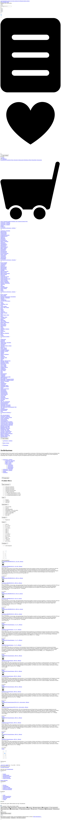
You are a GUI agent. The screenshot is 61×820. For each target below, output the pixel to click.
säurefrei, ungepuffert (9, 512)
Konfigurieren (13, 817)
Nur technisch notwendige (5, 817)
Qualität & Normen (6, 787)
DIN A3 (7, 529)
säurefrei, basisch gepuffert (10, 511)
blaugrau (7, 499)
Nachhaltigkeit (5, 786)
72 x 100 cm (7, 533)
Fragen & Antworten (7, 778)
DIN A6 (7, 537)
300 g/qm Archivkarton (9, 488)
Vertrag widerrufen (4, 780)
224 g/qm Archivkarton (9, 491)
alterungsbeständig (8, 509)
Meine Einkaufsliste (33, 159)
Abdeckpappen (10, 467)
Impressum (5, 798)
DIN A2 (7, 530)
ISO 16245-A (8, 514)
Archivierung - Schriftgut (7, 459)
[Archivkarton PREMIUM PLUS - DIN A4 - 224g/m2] (12, 609)
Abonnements (39, 159)
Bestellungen (26, 159)
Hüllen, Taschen (8, 462)
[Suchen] (0, 7)
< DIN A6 (7, 539)
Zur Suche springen (14, 0)
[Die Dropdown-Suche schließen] (1, 9)
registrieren (4, 158)
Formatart (4, 517)
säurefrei (7, 508)
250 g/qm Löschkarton (9, 486)
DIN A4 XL (7, 538)
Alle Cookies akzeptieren (21, 817)
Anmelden (2, 157)
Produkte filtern (6, 478)
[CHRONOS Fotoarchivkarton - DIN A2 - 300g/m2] (12, 734)
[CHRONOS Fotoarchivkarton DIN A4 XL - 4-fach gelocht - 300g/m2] (15, 702)
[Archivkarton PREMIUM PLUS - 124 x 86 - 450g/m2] (12, 561)
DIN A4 (7, 524)
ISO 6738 (7, 515)
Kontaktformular (10, 769)
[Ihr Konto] (0, 153)
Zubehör (4, 471)
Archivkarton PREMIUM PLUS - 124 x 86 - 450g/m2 (12, 566)
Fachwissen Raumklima (7, 789)
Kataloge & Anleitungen (7, 788)
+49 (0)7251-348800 (4, 765)
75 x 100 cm (7, 527)
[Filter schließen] (2, 483)
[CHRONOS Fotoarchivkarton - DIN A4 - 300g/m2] (12, 686)
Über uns (4, 785)
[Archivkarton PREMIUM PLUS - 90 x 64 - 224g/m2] (12, 593)
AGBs (4, 795)
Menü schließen (5, 155)
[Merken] (3, 564)
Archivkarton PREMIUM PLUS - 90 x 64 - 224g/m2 (12, 598)
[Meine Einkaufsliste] (30, 92)
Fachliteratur (5, 472)
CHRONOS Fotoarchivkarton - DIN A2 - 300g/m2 (11, 739)
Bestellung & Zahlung (7, 776)
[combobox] (5, 6)
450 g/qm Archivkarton (9, 489)
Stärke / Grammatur (5, 484)
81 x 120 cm (7, 525)
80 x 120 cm (7, 541)
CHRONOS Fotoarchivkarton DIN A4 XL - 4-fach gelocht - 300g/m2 (15, 707)
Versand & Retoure (6, 777)
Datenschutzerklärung (7, 796)
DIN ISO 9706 (8, 506)
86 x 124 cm (7, 536)
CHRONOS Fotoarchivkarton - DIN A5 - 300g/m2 (11, 676)
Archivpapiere (10, 464)
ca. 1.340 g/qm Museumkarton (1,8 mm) (13, 494)
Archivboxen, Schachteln (10, 460)
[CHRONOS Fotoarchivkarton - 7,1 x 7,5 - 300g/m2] (12, 640)
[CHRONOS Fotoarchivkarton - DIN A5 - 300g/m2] (12, 671)
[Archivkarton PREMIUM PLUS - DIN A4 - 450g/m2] (12, 578)
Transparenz (4, 543)
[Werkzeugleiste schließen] (1, 811)
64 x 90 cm (7, 535)
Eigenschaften (4, 504)
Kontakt (4, 774)
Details (3, 577)
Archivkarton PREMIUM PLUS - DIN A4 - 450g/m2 (12, 583)
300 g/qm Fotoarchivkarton (10, 490)
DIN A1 (7, 531)
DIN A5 (7, 532)
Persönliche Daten (10, 159)
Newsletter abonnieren (5, 767)
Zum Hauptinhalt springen (5, 0)
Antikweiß (7, 501)
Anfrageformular (6, 775)
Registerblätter (10, 468)
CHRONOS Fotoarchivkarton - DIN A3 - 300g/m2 (11, 722)
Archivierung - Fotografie (8, 469)
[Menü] (1, 5)
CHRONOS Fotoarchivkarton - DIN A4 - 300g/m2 (11, 691)
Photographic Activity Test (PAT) (11, 510)
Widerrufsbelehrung (6, 797)
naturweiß (7, 502)
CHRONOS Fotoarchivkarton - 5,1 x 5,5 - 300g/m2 (11, 629)
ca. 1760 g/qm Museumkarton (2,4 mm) (12, 495)
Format (3, 522)
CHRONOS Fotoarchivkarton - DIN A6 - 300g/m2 (11, 660)
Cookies (4, 799)
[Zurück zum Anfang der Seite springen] (1, 815)
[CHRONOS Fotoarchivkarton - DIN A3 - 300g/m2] (12, 717)
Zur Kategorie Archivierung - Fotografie (8, 259)
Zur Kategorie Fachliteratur (5, 412)
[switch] (4, 807)
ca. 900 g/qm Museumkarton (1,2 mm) (12, 492)
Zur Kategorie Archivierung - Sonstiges (8, 291)
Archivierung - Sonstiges (7, 470)
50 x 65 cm (7, 526)
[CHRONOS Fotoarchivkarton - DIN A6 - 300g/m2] (12, 655)
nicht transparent (8, 545)
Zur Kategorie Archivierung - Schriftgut (8, 228)
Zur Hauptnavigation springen (24, 0)
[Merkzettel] (30, 152)
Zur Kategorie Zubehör (4, 336)
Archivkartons (10, 466)
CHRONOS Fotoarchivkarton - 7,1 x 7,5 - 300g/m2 (11, 645)
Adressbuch (16, 159)
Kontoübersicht (3, 159)
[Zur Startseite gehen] (4, 2)
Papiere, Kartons (8, 463)
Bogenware (7, 519)
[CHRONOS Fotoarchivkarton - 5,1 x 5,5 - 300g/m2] (12, 624)
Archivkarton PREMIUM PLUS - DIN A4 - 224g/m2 (12, 614)
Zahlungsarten (21, 159)
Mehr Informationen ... (37, 816)
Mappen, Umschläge (9, 461)
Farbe (3, 497)
